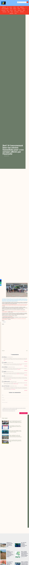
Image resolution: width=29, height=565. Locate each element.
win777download (13, 389)
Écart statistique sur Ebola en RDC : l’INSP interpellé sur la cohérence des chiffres (15, 426)
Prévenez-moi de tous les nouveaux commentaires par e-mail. (10, 409)
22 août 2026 (23, 557)
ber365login (18, 369)
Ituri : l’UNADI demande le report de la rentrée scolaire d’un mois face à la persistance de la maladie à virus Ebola (15, 421)
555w (10, 379)
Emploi (24, 10)
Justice (15, 8)
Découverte (23, 8)
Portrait (16, 13)
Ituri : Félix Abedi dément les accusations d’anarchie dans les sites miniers (24, 544)
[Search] (27, 2)
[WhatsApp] (0, 283)
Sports (7, 10)
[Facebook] (0, 279)
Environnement (3, 10)
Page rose (11, 10)
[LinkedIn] (0, 282)
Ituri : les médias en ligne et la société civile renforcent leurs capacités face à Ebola (15, 441)
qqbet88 (5, 371)
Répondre (26, 361)
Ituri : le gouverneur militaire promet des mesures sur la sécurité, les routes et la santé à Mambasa (15, 431)
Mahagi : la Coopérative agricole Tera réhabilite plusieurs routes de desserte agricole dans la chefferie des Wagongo (10, 554)
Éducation (19, 8)
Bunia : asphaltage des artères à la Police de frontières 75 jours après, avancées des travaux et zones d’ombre (15, 436)
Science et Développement (5, 8)
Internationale (11, 13)
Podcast (15, 10)
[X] (0, 280)
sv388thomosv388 (7, 381)
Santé (11, 8)
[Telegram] (0, 285)
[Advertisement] (15, 333)
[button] (26, 10)
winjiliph (5, 362)
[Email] (0, 284)
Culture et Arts (19, 10)
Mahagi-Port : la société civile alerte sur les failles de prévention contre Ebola (10, 544)
